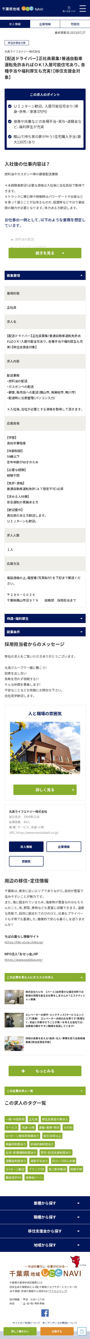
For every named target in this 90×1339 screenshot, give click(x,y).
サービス (23, 827)
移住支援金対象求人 (55, 1119)
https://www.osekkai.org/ (24, 959)
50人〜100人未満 (63, 1161)
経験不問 (76, 1169)
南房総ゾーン (34, 1177)
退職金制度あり (16, 1161)
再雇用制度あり (16, 1144)
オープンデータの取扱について (59, 1323)
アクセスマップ (57, 1291)
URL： (12, 832)
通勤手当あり (39, 1161)
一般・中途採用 (15, 1119)
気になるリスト (69, 11)
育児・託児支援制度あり (56, 1152)
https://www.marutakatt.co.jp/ (37, 832)
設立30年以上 (52, 1136)
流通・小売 (37, 827)
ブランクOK (36, 1169)
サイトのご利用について (26, 1323)
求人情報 (15, 24)
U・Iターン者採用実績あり (22, 1136)
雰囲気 (75, 24)
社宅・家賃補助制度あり (21, 1152)
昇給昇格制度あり (42, 1144)
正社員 (33, 1119)
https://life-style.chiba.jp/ (24, 942)
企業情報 (45, 24)
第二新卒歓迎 (57, 1169)
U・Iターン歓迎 (15, 1169)
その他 (68, 1127)
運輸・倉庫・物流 (49, 1127)
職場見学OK (13, 1177)
